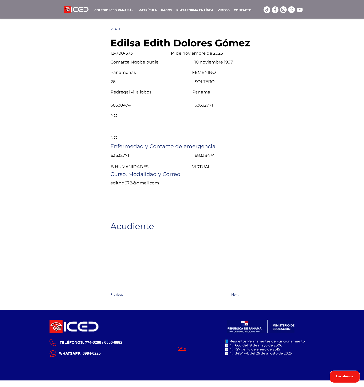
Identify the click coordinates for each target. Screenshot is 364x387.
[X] (291, 9)
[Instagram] (283, 9)
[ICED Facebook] (275, 9)
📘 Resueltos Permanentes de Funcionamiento (265, 341)
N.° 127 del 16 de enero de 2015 (255, 349)
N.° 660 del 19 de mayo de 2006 (255, 345)
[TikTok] (267, 9)
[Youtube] (299, 9)
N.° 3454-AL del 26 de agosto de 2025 (261, 353)
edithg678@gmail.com (134, 182)
